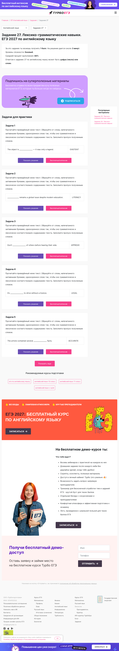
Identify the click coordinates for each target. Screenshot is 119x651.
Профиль (39, 603)
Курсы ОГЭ (79, 597)
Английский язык (61, 606)
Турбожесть (59, 615)
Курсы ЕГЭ (38, 597)
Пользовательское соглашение (15, 603)
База (37, 606)
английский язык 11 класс (70, 381)
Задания (33, 20)
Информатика (60, 609)
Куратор (80, 612)
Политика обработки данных (14, 606)
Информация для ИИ (11, 618)
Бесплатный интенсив (58, 160)
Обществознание (40, 615)
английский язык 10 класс (45, 381)
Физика (57, 600)
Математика (38, 600)
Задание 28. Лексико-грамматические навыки (103, 117)
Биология (37, 622)
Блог (76, 618)
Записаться (16, 431)
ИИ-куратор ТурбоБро (83, 615)
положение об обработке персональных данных (78, 583)
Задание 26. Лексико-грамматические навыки (103, 122)
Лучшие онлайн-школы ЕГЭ (13, 622)
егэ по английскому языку (19, 381)
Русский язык (39, 609)
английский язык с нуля (44, 388)
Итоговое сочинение (44, 612)
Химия (57, 603)
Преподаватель (82, 609)
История (37, 618)
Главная (5, 20)
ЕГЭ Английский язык (19, 20)
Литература (59, 612)
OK (57, 638)
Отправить (88, 563)
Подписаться (72, 101)
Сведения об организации (13, 615)
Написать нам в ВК (10, 609)
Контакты (6, 612)
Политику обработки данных (13, 639)
